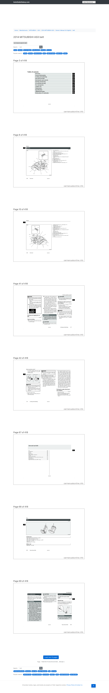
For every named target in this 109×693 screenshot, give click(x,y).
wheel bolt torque (27, 674)
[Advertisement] (54, 16)
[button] (93, 686)
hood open (43, 50)
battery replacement (42, 671)
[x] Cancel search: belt (20, 43)
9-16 (45, 661)
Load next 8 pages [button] (50, 657)
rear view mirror (73, 674)
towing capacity (36, 50)
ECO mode (54, 671)
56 (60, 661)
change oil (52, 674)
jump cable (34, 671)
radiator (65, 53)
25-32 (52, 661)
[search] (41, 47)
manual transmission (64, 674)
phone (44, 53)
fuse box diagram (27, 50)
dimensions (28, 671)
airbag (57, 674)
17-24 (48, 661)
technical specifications (19, 671)
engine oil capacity (51, 53)
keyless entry (59, 53)
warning (25, 53)
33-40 (56, 661)
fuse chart (49, 50)
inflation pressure (38, 53)
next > (63, 661)
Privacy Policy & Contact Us (74, 685)
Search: (15, 47)
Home (16, 30)
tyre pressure (46, 674)
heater (15, 50)
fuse (49, 671)
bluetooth (20, 50)
